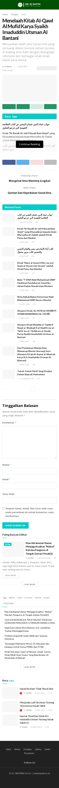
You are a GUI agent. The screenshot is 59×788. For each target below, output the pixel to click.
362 (36, 222)
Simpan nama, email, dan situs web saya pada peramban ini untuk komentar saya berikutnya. (30, 512)
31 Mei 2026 (23, 290)
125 (32, 256)
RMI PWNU (20, 773)
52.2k (50, 710)
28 (54, 558)
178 (32, 242)
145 (33, 341)
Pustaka (14, 14)
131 (32, 273)
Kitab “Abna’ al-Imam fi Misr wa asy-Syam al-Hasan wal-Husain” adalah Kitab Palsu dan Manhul (35, 265)
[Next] (32, 389)
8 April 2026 (24, 318)
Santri (38, 597)
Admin (8, 66)
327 (34, 304)
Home (5, 14)
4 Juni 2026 (23, 256)
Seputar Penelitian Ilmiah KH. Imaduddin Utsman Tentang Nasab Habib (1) (36, 719)
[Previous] (26, 389)
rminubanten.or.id (42, 773)
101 (33, 318)
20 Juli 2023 (39, 693)
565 (33, 290)
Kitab (23, 14)
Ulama (46, 597)
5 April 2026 (24, 341)
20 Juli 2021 (22, 66)
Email (6, 479)
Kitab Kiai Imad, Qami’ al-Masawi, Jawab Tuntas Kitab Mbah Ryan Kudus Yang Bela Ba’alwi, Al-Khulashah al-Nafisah (28, 654)
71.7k (49, 693)
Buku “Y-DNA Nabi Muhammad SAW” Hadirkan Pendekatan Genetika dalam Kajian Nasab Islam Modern (36, 282)
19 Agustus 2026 (43, 558)
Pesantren (8, 603)
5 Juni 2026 (23, 242)
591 (38, 379)
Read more (10, 575)
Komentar (9, 422)
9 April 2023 (39, 710)
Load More (29, 584)
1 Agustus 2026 (25, 222)
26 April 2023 (36, 727)
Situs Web (8, 494)
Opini (7, 544)
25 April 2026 (24, 304)
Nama (6, 464)
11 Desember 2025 (26, 379)
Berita (12, 597)
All (5, 597)
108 (33, 364)
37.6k (46, 727)
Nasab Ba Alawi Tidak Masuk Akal (36, 688)
